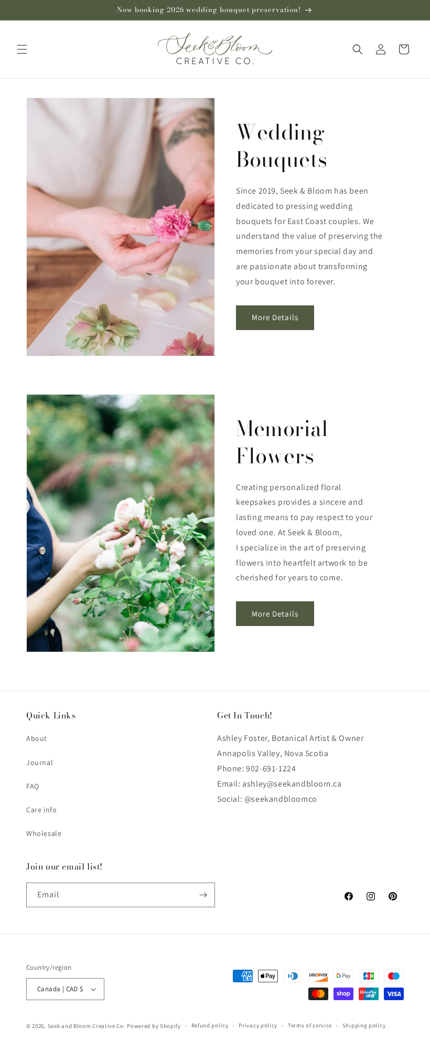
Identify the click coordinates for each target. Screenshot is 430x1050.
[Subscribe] (202, 895)
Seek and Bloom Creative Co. (87, 1026)
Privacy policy (258, 1025)
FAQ (32, 786)
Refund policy (210, 1025)
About (36, 738)
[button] (22, 49)
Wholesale (43, 833)
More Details (275, 317)
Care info (41, 809)
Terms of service (310, 1025)
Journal (39, 762)
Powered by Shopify (154, 1026)
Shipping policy (364, 1025)
